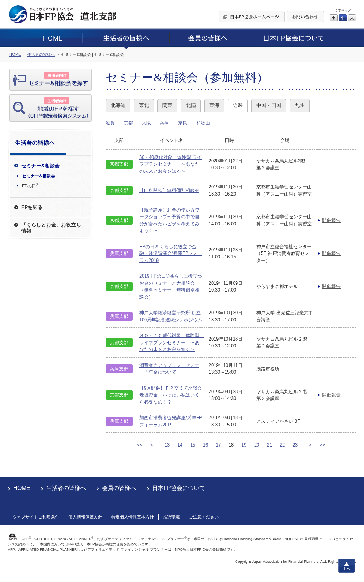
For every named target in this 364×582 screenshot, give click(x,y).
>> (322, 445)
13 (167, 445)
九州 (300, 105)
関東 (167, 105)
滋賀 (110, 123)
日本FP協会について (178, 488)
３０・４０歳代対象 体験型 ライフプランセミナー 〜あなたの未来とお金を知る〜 (171, 342)
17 (218, 445)
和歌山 (203, 123)
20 (256, 445)
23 (295, 445)
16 (205, 445)
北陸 (191, 105)
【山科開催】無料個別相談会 (169, 190)
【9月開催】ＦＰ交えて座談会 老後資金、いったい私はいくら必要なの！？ (173, 395)
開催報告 (331, 220)
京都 (128, 123)
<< (140, 445)
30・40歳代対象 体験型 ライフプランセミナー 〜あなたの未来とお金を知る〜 (170, 164)
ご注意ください (204, 516)
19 (243, 445)
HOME (21, 488)
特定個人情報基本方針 (132, 516)
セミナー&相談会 (38, 175)
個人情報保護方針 (85, 516)
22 (282, 445)
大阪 (146, 123)
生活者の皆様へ (66, 488)
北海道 (118, 105)
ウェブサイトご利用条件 (35, 516)
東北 (144, 105)
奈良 (182, 123)
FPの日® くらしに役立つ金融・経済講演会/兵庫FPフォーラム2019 (170, 253)
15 (192, 445)
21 (269, 445)
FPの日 (30, 185)
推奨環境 (171, 516)
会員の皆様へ (119, 488)
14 (179, 445)
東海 (214, 105)
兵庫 (164, 123)
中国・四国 (268, 105)
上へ (346, 565)
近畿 (238, 105)
